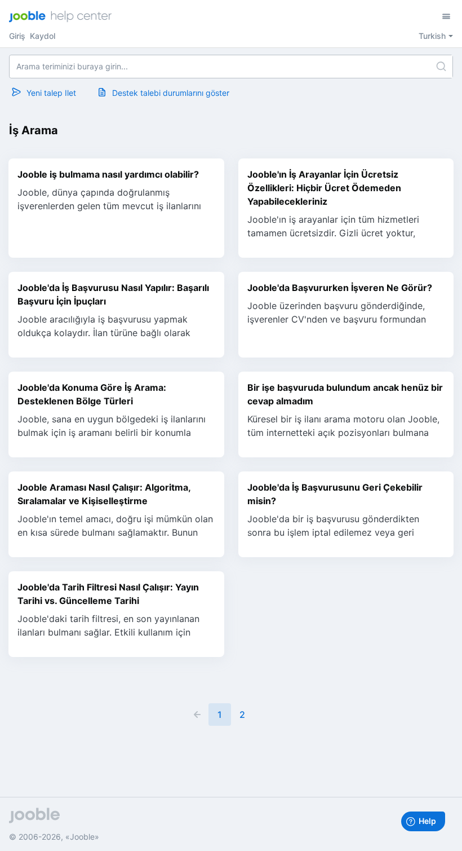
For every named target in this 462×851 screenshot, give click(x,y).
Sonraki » (265, 714)
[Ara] (441, 66)
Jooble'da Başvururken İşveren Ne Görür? (339, 287)
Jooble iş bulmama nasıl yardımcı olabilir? (108, 174)
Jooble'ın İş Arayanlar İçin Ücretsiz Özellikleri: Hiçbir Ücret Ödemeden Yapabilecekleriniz (324, 188)
